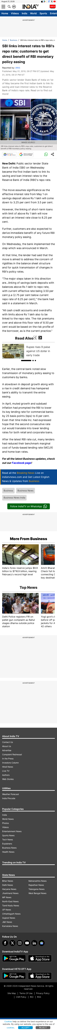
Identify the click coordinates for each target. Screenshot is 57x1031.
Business (13, 40)
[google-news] (42, 943)
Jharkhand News (10, 893)
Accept (25, 1027)
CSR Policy (21, 997)
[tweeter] (12, 943)
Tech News (7, 839)
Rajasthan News (36, 885)
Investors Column (10, 762)
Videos (15, 13)
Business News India (14, 497)
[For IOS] (40, 975)
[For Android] (14, 975)
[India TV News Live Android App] (14, 958)
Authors (6, 775)
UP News (6, 909)
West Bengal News (37, 893)
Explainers (7, 843)
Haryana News (9, 889)
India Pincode (8, 798)
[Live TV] (53, 7)
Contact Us (7, 742)
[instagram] (20, 943)
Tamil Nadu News (10, 905)
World (33, 13)
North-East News (10, 901)
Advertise (6, 750)
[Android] (45, 1)
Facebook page (21, 462)
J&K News (7, 922)
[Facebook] (5, 943)
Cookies (8, 1021)
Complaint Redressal (12, 754)
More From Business (28, 539)
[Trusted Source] (26, 154)
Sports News (8, 835)
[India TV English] (31, 6)
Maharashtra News (37, 881)
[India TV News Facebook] (49, 1)
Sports (43, 13)
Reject (43, 1027)
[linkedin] (34, 943)
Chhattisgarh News (11, 913)
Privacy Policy (43, 993)
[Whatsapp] (46, 154)
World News (8, 819)
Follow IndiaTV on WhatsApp (26, 506)
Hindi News (7, 767)
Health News (8, 852)
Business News (25, 490)
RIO (31, 997)
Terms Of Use (25, 993)
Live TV (5, 771)
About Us (6, 746)
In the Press (7, 758)
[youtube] (27, 943)
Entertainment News (11, 831)
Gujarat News (8, 918)
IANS (17, 67)
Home (4, 13)
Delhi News (7, 885)
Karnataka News (10, 926)
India (24, 13)
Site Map (11, 993)
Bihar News (7, 881)
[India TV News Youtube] (54, 1)
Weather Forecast (10, 794)
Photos (5, 823)
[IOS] (42, 1)
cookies (10, 1027)
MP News (6, 897)
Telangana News (36, 889)
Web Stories (8, 779)
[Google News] (9, 154)
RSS (39, 997)
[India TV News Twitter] (52, 1)
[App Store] (40, 958)
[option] (28, 351)
